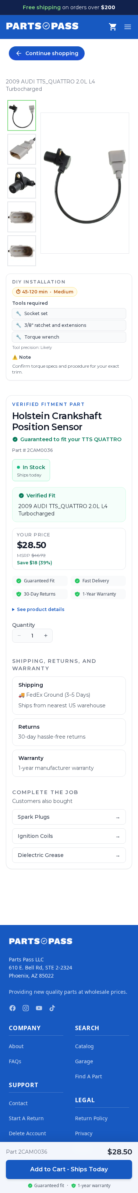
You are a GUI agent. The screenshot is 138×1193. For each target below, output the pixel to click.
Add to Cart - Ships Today (69, 1169)
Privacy (83, 1133)
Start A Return (26, 1118)
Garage (84, 1061)
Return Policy (91, 1118)
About (16, 1046)
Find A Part (88, 1076)
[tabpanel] (85, 183)
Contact (18, 1103)
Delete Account (27, 1133)
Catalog (84, 1046)
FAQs (15, 1061)
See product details (40, 609)
